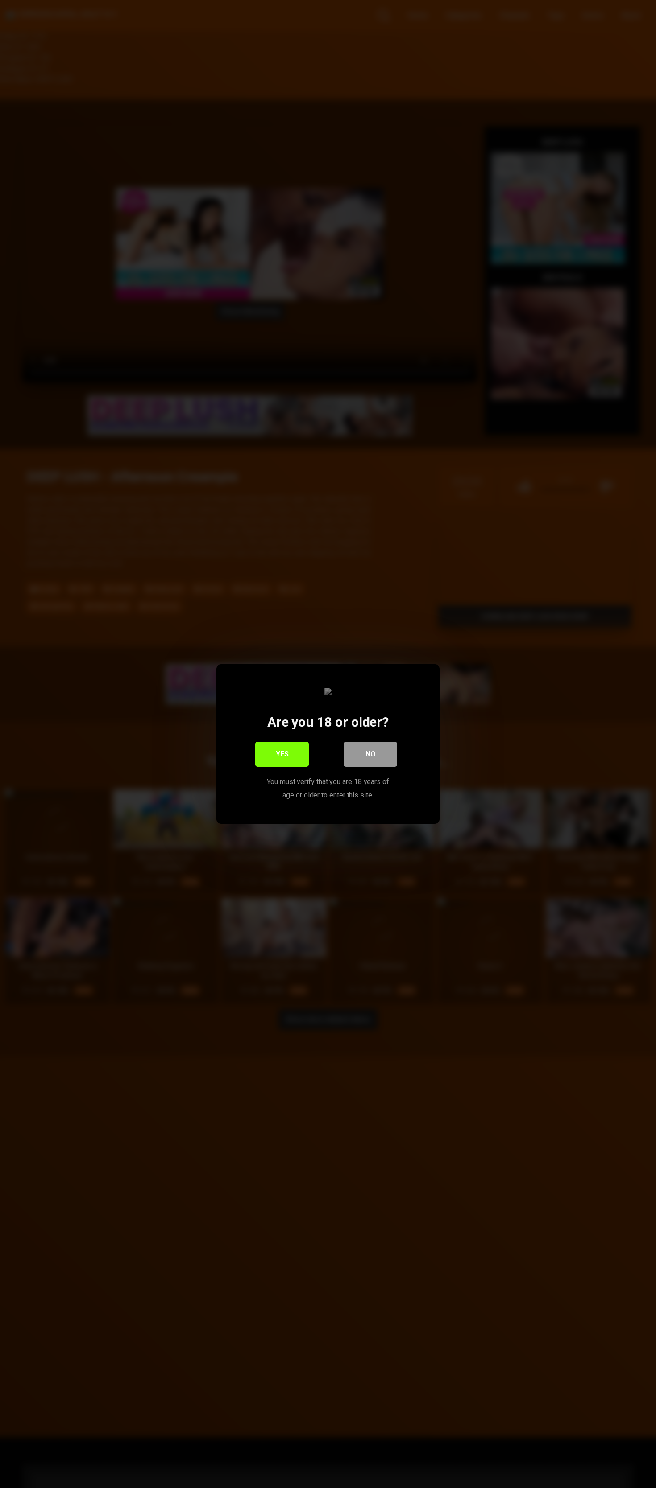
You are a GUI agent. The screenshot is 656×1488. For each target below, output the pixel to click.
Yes (282, 754)
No (370, 754)
